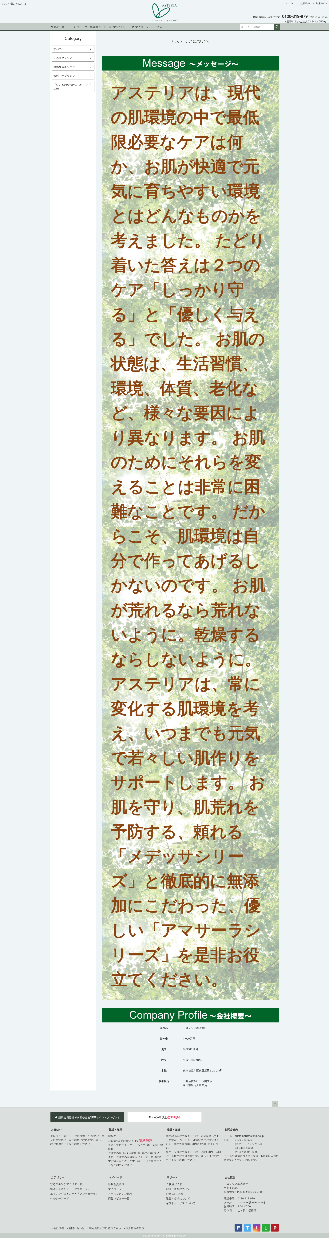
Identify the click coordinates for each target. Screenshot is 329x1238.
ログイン (292, 3)
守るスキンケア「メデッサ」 (67, 1184)
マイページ (142, 27)
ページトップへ (275, 1104)
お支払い (56, 1129)
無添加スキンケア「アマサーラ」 (70, 1189)
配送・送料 (115, 1129)
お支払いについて (176, 1193)
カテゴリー (57, 1177)
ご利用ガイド (320, 3)
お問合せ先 (231, 1129)
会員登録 (305, 3)
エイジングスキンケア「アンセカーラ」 (74, 1193)
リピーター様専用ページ (91, 27)
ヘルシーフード (59, 1198)
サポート (172, 1177)
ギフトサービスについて (180, 1203)
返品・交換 (173, 1129)
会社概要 (230, 1177)
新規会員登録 (116, 1184)
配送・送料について (178, 1189)
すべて (57, 49)
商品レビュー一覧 (118, 1198)
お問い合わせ (77, 1228)
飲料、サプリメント (65, 76)
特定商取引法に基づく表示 (105, 1228)
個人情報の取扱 (135, 1228)
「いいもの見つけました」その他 (71, 86)
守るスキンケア (63, 58)
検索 (277, 27)
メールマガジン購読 (120, 1193)
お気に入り (119, 27)
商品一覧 (59, 27)
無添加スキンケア (64, 67)
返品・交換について (178, 1198)
